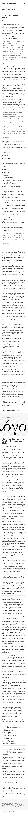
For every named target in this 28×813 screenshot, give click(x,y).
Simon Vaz (20, 806)
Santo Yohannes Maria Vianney (12, 806)
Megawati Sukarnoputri (17, 416)
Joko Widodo (18, 800)
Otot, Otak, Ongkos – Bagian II (10, 16)
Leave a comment (10, 417)
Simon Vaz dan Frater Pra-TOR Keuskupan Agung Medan (13, 441)
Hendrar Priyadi (9, 416)
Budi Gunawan (20, 414)
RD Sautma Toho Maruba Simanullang (14, 804)
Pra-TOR (8, 803)
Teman (13, 800)
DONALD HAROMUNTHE (10, 3)
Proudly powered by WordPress (8, 811)
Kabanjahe (23, 800)
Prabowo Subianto (13, 803)
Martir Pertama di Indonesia (7, 802)
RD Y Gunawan (11, 805)
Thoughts (14, 414)
